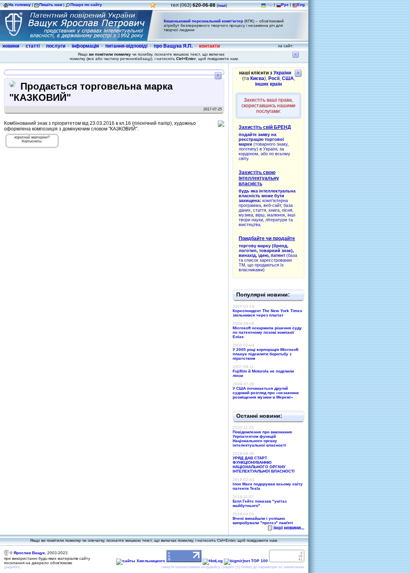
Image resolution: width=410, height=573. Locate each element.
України (282, 73)
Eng (301, 4)
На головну (19, 4)
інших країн (268, 84)
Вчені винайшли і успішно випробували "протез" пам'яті (263, 520)
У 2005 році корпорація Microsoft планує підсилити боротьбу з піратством (265, 354)
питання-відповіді (126, 46)
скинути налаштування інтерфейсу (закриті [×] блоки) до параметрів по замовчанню (232, 567)
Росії (273, 78)
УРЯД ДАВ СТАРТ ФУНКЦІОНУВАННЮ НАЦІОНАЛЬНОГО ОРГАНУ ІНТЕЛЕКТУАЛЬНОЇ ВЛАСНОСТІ (264, 464)
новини (10, 46)
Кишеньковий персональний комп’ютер (203, 21)
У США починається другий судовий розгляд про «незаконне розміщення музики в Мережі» (266, 392)
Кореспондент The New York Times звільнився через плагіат (267, 313)
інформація (85, 46)
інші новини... (288, 528)
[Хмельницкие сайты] (140, 561)
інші (222, 5)
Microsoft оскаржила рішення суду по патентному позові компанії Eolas (267, 332)
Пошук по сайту (86, 4)
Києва (257, 78)
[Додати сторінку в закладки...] (153, 7)
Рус (285, 4)
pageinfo (12, 567)
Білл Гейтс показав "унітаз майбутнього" (260, 503)
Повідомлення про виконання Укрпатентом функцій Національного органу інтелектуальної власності (262, 438)
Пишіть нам (50, 4)
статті (33, 46)
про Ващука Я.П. (173, 46)
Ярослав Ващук (29, 553)
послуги (55, 46)
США (288, 78)
